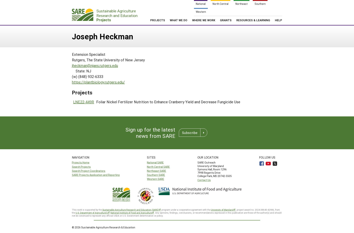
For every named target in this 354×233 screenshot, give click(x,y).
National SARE (155, 162)
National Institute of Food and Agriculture (131, 212)
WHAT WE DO (178, 20)
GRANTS (226, 20)
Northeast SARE (156, 171)
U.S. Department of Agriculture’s (92, 212)
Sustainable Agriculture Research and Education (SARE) (130, 209)
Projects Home (80, 162)
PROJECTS (157, 20)
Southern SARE (156, 175)
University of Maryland (222, 209)
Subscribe (189, 132)
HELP (278, 20)
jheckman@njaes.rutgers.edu (95, 65)
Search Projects (81, 167)
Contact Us (204, 180)
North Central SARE (158, 167)
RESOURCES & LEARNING (253, 20)
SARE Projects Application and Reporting (96, 175)
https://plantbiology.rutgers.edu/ (98, 82)
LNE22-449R (83, 101)
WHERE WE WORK (203, 20)
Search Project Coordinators (88, 171)
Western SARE (155, 179)
